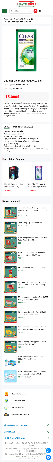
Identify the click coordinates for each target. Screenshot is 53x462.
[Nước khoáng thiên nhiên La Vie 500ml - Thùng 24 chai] (10, 361)
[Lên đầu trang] (48, 444)
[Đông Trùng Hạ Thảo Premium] (10, 227)
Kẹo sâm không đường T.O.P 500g (31, 267)
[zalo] (48, 450)
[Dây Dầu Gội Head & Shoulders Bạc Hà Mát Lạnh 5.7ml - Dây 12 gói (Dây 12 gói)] (38, 173)
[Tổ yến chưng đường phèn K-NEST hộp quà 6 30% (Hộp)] (10, 346)
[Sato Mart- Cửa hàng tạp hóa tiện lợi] (35, 11)
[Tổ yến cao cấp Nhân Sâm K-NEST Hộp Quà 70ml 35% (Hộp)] (10, 317)
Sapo (32, 445)
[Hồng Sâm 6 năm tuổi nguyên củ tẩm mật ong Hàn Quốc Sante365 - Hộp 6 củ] (10, 213)
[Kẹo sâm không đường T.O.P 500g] (10, 272)
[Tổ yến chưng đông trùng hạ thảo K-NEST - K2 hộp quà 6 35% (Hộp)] (10, 332)
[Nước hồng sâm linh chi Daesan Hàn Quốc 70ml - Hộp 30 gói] (10, 242)
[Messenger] (48, 457)
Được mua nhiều (12, 201)
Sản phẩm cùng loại (13, 159)
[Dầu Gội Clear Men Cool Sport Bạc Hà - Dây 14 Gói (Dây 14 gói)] (14, 173)
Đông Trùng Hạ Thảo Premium (30, 223)
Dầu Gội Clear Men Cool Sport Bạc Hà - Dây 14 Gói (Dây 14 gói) (13, 186)
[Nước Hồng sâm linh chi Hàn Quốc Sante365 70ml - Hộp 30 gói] (10, 257)
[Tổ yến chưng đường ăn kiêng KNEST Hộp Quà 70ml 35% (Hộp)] (10, 302)
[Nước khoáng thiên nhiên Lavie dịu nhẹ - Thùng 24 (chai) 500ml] (10, 376)
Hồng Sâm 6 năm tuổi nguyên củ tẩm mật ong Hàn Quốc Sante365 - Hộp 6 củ (33, 210)
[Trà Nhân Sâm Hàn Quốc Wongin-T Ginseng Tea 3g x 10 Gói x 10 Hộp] (10, 287)
